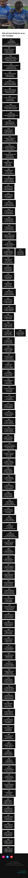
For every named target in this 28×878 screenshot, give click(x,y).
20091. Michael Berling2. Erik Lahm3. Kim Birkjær (8, 163)
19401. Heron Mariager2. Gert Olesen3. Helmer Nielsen (8, 704)
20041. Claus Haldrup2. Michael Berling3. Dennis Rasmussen (9, 203)
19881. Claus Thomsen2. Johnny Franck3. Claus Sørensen (8, 324)
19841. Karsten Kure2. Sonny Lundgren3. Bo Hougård (8, 349)
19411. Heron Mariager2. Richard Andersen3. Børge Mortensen (9, 696)
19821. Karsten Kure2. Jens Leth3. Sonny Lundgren (8, 365)
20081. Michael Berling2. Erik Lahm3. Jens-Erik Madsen (9, 171)
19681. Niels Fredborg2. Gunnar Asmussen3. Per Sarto (9, 478)
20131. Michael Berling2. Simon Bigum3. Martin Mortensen (8, 130)
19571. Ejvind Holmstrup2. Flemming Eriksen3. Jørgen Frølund (9, 567)
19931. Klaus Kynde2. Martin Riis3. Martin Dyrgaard (8, 284)
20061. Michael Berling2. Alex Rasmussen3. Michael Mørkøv (8, 187)
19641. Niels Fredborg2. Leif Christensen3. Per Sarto (8, 510)
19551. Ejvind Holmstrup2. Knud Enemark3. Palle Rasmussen (8, 583)
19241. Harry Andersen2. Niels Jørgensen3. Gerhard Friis (8, 833)
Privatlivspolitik (22, 871)
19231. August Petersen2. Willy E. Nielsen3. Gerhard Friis (8, 841)
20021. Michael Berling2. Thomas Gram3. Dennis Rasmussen (9, 219)
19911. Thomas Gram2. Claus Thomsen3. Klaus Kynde (8, 300)
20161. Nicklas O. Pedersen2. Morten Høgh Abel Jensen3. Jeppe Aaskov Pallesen (11, 106)
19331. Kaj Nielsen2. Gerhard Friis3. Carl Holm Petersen (9, 760)
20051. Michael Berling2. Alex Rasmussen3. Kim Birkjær (8, 195)
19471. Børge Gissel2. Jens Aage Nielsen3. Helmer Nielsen (9, 647)
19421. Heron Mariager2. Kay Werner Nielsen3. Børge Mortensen (9, 688)
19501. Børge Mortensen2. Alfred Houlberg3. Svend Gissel (8, 623)
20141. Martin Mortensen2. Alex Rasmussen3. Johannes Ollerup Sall (10, 122)
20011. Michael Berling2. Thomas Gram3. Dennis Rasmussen (9, 227)
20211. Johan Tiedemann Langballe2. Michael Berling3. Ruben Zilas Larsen (11, 66)
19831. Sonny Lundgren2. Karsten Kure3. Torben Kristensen (9, 357)
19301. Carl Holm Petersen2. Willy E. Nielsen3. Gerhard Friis (9, 785)
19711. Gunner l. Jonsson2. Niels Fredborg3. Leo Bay (9, 454)
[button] (3, 4)
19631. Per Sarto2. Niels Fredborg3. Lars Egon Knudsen (9, 518)
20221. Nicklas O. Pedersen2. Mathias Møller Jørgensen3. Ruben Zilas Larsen (11, 58)
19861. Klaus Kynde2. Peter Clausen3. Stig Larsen (20, 332)
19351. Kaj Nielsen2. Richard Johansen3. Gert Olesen (9, 744)
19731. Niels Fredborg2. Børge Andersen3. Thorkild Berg (8, 437)
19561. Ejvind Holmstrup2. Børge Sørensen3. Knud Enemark (8, 575)
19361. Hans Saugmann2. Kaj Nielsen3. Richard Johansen (9, 736)
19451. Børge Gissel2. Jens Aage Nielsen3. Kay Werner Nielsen (9, 664)
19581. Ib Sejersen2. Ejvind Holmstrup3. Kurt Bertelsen (8, 559)
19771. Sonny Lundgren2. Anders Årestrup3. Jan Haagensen (8, 405)
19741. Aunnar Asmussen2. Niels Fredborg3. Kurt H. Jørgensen (9, 429)
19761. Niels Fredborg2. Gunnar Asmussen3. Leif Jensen (9, 413)
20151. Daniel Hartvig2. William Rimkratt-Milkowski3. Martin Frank (11, 114)
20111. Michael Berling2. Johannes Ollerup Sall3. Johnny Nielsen (10, 147)
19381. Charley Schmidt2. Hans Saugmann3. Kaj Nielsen (8, 720)
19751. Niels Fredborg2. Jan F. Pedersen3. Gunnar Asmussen (9, 421)
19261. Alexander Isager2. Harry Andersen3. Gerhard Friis (8, 817)
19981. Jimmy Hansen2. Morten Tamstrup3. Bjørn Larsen (8, 252)
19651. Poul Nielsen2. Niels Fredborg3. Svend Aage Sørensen (10, 502)
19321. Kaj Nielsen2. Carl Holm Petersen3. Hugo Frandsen (9, 769)
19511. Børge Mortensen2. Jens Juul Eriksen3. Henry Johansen (9, 615)
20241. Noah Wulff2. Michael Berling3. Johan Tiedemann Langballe (11, 42)
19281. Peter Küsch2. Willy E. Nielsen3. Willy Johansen (8, 801)
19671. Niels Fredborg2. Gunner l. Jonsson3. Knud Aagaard (9, 486)
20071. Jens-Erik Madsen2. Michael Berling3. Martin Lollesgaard (9, 179)
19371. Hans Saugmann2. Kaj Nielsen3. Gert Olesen (8, 728)
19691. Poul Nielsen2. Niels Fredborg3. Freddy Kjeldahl (8, 470)
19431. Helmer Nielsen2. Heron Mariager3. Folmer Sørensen (8, 680)
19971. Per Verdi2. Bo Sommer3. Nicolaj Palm (20, 252)
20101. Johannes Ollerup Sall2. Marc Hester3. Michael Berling (10, 155)
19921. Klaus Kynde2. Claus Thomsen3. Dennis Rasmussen (9, 292)
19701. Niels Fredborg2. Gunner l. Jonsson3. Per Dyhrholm (9, 462)
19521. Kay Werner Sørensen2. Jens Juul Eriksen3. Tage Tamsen (9, 607)
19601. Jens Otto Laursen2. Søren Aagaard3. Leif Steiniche (9, 542)
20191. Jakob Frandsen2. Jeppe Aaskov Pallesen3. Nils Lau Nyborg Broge (10, 82)
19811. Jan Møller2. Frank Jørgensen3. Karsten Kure (8, 373)
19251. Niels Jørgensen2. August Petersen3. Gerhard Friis (8, 825)
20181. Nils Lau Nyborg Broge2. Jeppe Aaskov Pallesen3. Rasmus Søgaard (10, 90)
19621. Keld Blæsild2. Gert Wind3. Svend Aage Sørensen (10, 526)
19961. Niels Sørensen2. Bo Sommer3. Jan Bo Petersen (8, 260)
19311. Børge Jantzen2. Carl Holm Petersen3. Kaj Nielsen (9, 777)
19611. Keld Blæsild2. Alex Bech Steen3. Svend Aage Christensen (10, 534)
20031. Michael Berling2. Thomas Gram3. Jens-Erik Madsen (9, 211)
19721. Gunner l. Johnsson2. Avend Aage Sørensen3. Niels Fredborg (10, 445)
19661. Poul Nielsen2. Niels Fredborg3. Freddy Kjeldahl (8, 494)
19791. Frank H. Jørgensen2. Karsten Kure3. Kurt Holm (9, 389)
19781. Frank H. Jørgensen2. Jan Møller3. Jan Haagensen (9, 397)
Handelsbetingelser (21, 872)
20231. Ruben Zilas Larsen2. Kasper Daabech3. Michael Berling (9, 50)
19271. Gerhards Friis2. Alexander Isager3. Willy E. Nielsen (8, 809)
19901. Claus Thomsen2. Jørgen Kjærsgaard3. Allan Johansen (9, 308)
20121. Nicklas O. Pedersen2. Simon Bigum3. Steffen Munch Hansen (10, 139)
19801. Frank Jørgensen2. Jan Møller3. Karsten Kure (8, 381)
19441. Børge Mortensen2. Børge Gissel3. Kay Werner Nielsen (9, 672)
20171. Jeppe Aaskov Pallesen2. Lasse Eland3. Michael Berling (10, 98)
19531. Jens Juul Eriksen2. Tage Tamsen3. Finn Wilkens (9, 599)
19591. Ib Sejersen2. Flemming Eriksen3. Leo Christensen (9, 550)
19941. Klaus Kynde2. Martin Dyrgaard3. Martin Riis (8, 276)
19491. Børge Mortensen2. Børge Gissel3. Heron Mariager (8, 631)
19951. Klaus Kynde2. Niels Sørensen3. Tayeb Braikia (8, 268)
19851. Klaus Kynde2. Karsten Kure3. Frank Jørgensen (8, 340)
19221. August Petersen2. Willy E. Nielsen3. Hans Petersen (8, 849)
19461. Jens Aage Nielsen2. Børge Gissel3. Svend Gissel (9, 655)
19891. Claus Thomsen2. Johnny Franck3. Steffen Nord (8, 316)
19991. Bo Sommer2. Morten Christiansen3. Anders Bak (9, 244)
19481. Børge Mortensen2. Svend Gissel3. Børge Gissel (8, 639)
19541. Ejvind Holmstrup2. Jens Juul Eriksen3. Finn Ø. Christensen (9, 591)
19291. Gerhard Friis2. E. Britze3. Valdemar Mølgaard (9, 793)
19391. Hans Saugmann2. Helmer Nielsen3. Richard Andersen (9, 712)
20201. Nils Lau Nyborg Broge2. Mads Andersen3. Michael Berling (10, 74)
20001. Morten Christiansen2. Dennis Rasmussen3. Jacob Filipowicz (9, 236)
